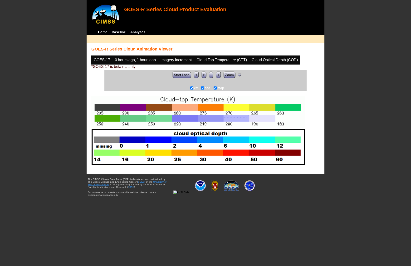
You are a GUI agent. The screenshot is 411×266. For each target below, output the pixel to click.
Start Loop (182, 75)
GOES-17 (102, 60)
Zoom (229, 75)
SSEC (141, 182)
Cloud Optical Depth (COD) (275, 60)
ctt (196, 88)
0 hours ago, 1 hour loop (135, 60)
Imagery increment (176, 60)
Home (102, 32)
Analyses (137, 32)
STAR (131, 187)
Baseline (119, 32)
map (220, 88)
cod (207, 88)
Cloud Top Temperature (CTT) (221, 60)
